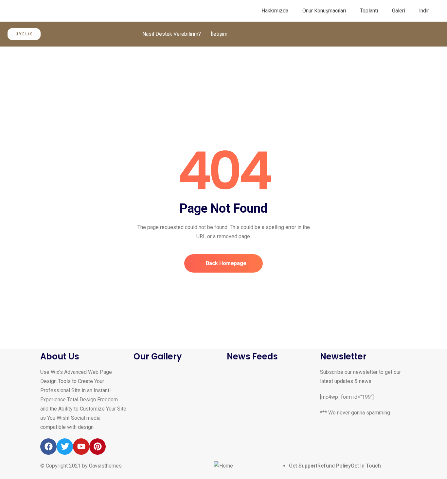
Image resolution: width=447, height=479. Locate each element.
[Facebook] (48, 446)
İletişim (219, 34)
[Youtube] (81, 446)
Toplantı (369, 11)
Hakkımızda (274, 11)
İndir (424, 11)
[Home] (223, 465)
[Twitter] (65, 446)
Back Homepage (225, 263)
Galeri (398, 11)
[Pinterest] (97, 446)
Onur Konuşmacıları (324, 11)
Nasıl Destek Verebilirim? (171, 34)
